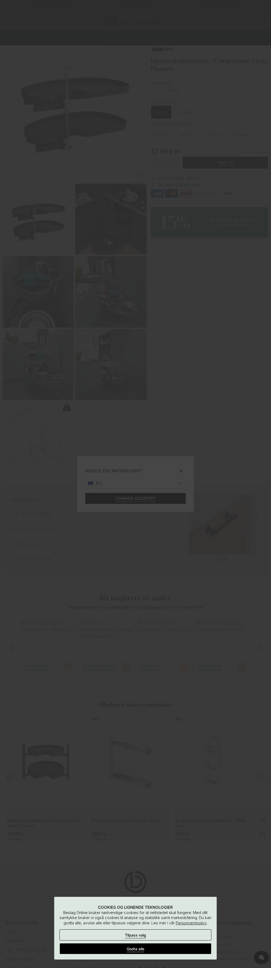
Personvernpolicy (191, 923)
